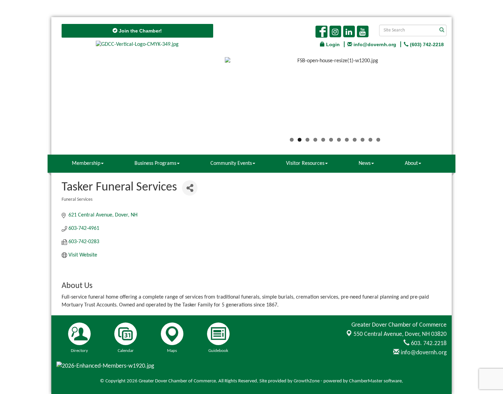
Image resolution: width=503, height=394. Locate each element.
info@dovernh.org (423, 353)
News (365, 163)
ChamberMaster (366, 381)
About (411, 163)
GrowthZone (307, 381)
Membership (86, 163)
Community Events (231, 163)
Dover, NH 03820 (400, 334)
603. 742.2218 (428, 343)
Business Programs (155, 163)
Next (455, 98)
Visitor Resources (305, 163)
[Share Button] (189, 188)
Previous (214, 98)
